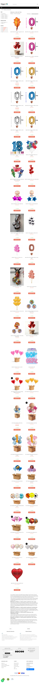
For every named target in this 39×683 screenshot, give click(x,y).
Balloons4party (4, 22)
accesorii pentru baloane (21, 621)
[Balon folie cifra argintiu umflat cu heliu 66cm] (17, 98)
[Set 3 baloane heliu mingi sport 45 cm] (32, 498)
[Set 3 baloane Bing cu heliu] (17, 276)
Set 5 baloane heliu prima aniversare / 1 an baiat (17, 455)
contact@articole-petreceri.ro (32, 651)
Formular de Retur (16, 666)
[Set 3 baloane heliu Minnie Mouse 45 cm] (17, 523)
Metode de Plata (16, 663)
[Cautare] (37, 4)
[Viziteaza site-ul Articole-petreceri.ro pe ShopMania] (12, 679)
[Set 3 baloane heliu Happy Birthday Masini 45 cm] (17, 498)
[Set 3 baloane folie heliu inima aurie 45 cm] (32, 384)
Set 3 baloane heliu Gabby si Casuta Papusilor (31, 481)
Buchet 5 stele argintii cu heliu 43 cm (32, 232)
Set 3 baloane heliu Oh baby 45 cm (31, 557)
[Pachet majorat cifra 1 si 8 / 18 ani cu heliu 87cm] (17, 147)
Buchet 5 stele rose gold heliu (31, 286)
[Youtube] (19, 651)
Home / (2, 9)
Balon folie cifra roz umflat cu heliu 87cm (31, 31)
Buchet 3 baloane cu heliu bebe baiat (32, 203)
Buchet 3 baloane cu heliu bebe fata (17, 203)
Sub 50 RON (3, 13)
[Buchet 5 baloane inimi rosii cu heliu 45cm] (32, 171)
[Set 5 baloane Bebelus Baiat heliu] (17, 412)
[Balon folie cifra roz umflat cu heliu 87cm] (32, 24)
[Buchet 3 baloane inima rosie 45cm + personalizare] (17, 48)
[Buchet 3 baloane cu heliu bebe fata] (17, 196)
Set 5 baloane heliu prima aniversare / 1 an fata (31, 455)
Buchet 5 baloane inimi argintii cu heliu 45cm (17, 233)
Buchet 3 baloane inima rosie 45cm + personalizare (17, 57)
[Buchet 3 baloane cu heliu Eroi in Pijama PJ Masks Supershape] (17, 171)
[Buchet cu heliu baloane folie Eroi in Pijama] (32, 147)
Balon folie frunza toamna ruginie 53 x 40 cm (17, 32)
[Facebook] (16, 651)
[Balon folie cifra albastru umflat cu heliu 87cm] (32, 98)
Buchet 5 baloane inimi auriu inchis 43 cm (17, 311)
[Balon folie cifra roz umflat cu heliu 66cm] (32, 48)
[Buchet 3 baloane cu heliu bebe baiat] (32, 196)
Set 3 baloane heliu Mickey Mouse (17, 481)
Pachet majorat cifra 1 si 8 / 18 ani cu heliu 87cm (17, 155)
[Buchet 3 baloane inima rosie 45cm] (32, 328)
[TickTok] (21, 651)
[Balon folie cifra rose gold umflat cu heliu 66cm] (32, 250)
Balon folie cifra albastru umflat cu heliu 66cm (17, 81)
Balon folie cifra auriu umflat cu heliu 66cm (32, 81)
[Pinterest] (18, 651)
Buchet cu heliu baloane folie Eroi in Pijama (31, 155)
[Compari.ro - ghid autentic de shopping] (3, 679)
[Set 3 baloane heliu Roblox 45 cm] (32, 523)
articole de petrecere (17, 596)
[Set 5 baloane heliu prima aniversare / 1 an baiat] (17, 443)
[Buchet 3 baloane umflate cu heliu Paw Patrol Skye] (17, 328)
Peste (2, 27)
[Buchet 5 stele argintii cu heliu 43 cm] (32, 223)
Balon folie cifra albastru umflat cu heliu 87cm (31, 106)
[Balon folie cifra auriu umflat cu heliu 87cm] (32, 122)
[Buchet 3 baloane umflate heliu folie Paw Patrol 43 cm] (32, 303)
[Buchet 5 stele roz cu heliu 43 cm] (17, 249)
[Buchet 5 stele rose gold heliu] (32, 276)
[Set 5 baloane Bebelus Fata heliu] (32, 412)
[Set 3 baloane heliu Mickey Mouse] (17, 472)
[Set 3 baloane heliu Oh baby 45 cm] (32, 549)
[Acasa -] (5, 4)
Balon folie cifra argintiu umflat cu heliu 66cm (17, 106)
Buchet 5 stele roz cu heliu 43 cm (17, 257)
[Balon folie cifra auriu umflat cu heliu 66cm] (32, 73)
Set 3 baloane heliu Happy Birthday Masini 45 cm (17, 506)
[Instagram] (23, 651)
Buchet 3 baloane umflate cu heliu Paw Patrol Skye (17, 336)
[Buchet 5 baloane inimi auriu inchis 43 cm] (17, 303)
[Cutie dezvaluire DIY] (32, 356)
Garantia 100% (16, 665)
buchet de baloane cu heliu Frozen (24, 604)
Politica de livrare (3, 666)
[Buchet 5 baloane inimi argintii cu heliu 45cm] (17, 223)
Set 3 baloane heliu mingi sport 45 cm (32, 505)
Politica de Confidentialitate (5, 657)
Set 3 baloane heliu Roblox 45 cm (31, 532)
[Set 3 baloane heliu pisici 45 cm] (17, 549)
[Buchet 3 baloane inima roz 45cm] (17, 356)
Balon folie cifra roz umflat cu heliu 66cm (31, 56)
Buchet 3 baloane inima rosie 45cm (31, 335)
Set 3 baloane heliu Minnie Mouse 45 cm (17, 532)
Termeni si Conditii (4, 664)
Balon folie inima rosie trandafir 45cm (17, 583)
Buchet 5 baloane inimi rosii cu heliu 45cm (31, 179)
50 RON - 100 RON (4, 14)
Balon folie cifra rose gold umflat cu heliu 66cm (31, 258)
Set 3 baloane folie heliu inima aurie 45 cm (32, 391)
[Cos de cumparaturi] (37, 8)
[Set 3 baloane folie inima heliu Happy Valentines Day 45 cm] (17, 384)
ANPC (15, 667)
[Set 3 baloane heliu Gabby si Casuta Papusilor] (32, 472)
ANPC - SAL (15, 668)
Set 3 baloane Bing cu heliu (17, 286)
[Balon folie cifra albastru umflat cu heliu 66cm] (17, 73)
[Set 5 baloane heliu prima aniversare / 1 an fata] (32, 443)
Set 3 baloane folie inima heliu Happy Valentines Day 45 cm (17, 392)
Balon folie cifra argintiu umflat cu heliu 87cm (17, 130)
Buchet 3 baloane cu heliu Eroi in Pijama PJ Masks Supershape (17, 180)
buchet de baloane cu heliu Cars (19, 605)
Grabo (2, 23)
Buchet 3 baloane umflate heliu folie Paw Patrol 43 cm (31, 311)
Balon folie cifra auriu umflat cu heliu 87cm (32, 130)
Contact (2, 667)
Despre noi (2, 663)
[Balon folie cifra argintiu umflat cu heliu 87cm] (17, 122)
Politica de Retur (16, 664)
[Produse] (1, 8)
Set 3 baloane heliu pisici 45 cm (17, 557)
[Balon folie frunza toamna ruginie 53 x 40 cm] (17, 24)
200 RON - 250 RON (4, 17)
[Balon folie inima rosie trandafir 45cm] (17, 574)
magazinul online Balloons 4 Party (16, 599)
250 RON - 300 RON (4, 18)
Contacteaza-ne (31, 669)
